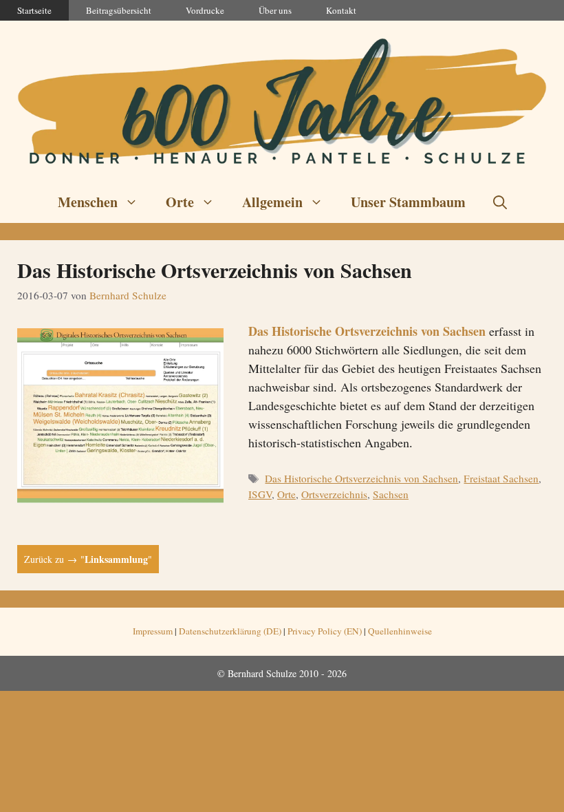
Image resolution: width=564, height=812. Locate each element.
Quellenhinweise (400, 631)
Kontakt (341, 10)
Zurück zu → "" (88, 559)
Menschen (88, 202)
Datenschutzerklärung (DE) (230, 631)
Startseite (34, 10)
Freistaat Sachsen (501, 478)
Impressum (153, 631)
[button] (500, 202)
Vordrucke (205, 10)
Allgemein (272, 202)
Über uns (275, 10)
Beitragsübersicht (118, 10)
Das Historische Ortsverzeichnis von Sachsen (214, 270)
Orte (180, 202)
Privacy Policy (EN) (325, 631)
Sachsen (391, 494)
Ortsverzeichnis (334, 494)
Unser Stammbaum (408, 202)
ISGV (260, 494)
